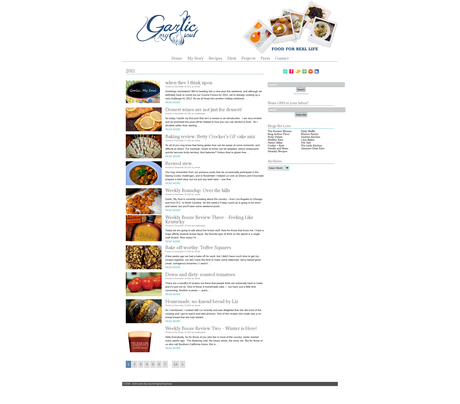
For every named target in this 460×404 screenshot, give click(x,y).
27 (185, 140)
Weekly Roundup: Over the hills (197, 190)
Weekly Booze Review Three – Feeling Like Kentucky (209, 219)
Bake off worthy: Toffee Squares (198, 247)
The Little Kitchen (311, 145)
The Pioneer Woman (280, 131)
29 (185, 113)
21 (185, 251)
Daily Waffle (308, 131)
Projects (248, 58)
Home (176, 58)
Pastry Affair (275, 142)
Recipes (215, 58)
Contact (282, 58)
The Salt (306, 142)
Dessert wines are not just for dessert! (203, 109)
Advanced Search (300, 94)
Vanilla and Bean (278, 148)
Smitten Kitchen (310, 136)
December (179, 87)
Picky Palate (275, 136)
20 (185, 278)
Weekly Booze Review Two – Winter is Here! (211, 328)
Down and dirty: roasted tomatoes (200, 274)
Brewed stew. (178, 163)
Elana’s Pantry (310, 134)
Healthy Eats (275, 139)
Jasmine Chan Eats (312, 148)
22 (185, 226)
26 (185, 167)
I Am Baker (308, 139)
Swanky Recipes (277, 151)
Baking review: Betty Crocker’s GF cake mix (210, 136)
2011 (189, 87)
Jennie (197, 87)
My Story (195, 58)
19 (185, 305)
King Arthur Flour (279, 134)
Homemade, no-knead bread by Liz (201, 301)
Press (265, 58)
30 (185, 87)
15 (185, 332)
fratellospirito (199, 113)
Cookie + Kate (276, 145)
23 (185, 194)
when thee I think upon (188, 83)
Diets (231, 58)
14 (175, 364)
